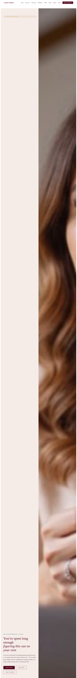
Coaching (34, 2)
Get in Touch (9, 667)
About (45, 2)
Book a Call (21, 667)
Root (59, 2)
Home (22, 2)
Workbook (40, 2)
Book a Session (68, 2)
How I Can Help (10, 672)
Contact (54, 2)
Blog (50, 2)
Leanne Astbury (9, 2)
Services (27, 2)
